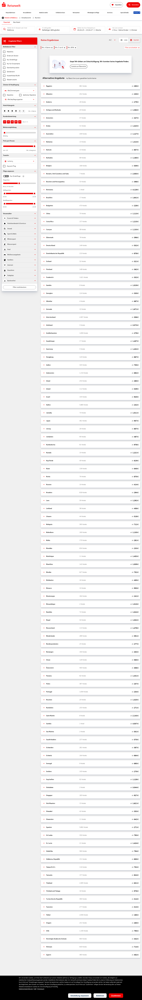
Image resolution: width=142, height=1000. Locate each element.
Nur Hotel (16, 22)
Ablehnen (100, 995)
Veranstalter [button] (7, 213)
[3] (12, 110)
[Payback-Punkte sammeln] (136, 12)
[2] (8, 110)
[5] (19, 110)
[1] (4, 110)
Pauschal (7, 22)
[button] (19, 47)
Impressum (40, 989)
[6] (23, 110)
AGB (35, 989)
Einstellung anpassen (80, 995)
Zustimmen (116, 995)
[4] (16, 110)
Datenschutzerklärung (26, 989)
